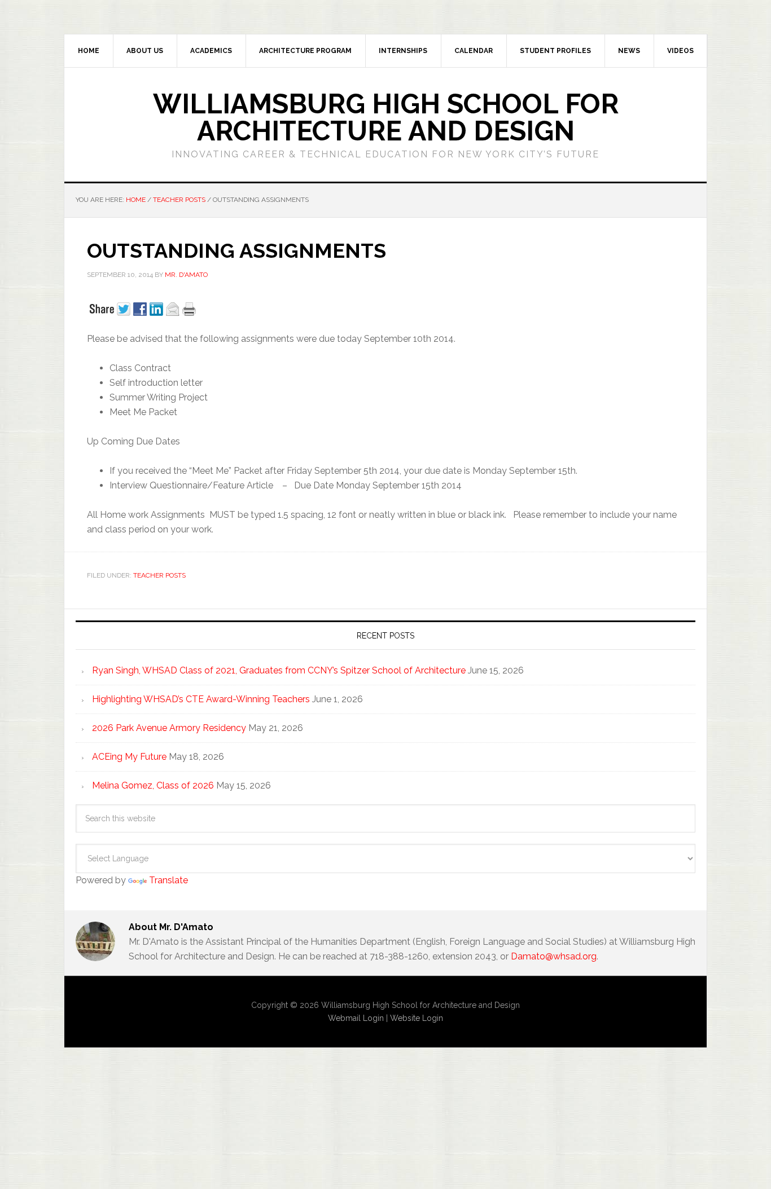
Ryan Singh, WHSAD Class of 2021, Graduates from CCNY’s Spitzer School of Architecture (279, 670)
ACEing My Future (129, 756)
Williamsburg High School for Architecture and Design (386, 117)
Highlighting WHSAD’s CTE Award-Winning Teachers (201, 699)
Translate (168, 880)
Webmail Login (356, 1018)
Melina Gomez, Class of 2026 (153, 785)
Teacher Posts (159, 575)
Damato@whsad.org (554, 956)
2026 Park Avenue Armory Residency (169, 728)
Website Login (416, 1018)
